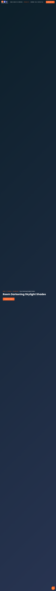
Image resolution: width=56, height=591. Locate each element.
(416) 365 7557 (51, 2)
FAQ (36, 2)
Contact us (40, 2)
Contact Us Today (8, 299)
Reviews (32, 2)
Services (20, 2)
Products (26, 2)
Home (11, 2)
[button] (53, 588)
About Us (15, 2)
